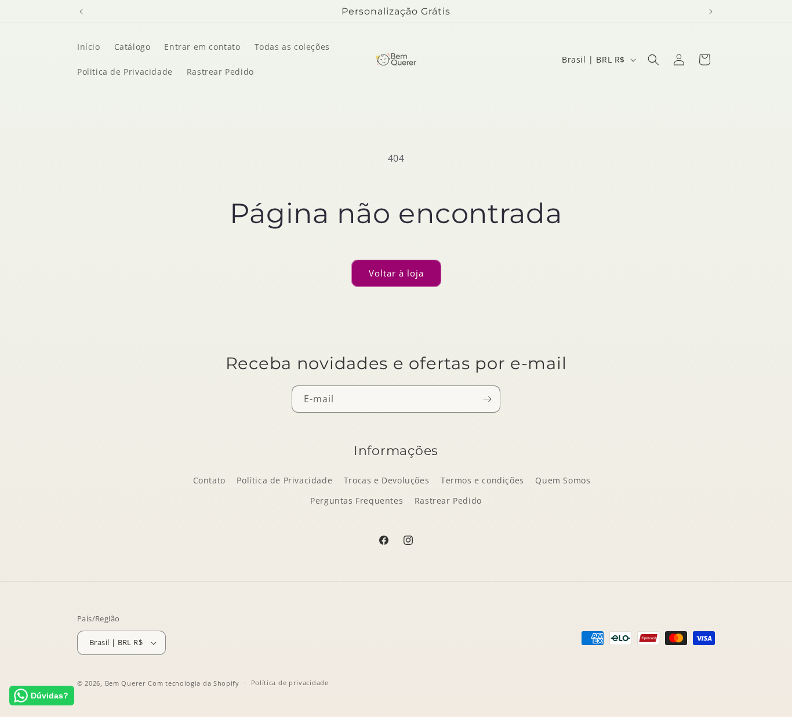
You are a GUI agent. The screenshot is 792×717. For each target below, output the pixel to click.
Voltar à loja (396, 273)
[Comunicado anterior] (81, 12)
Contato (209, 480)
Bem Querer (125, 683)
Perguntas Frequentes (356, 500)
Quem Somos (562, 480)
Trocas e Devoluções (386, 480)
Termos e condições (482, 480)
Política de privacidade (290, 682)
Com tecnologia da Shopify (193, 683)
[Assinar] (487, 399)
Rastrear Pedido (448, 500)
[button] (653, 59)
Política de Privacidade (284, 480)
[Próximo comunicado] (711, 12)
